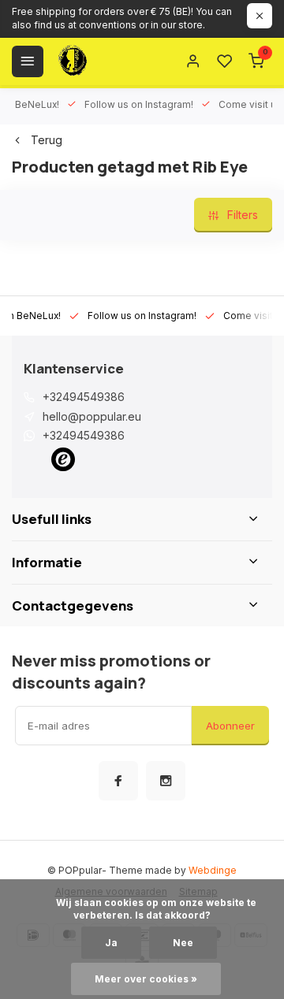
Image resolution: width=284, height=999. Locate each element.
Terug (46, 140)
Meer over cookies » (146, 979)
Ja (111, 943)
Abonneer (230, 725)
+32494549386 (84, 396)
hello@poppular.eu (92, 416)
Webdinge (213, 870)
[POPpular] (110, 61)
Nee (183, 943)
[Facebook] (118, 780)
